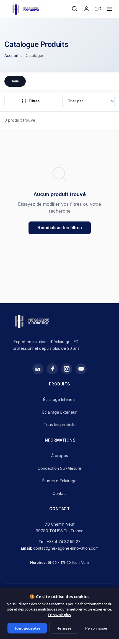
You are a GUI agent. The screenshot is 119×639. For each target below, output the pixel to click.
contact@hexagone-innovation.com (66, 548)
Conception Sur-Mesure (59, 468)
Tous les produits (59, 424)
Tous (15, 81)
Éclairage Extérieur (59, 412)
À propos (59, 455)
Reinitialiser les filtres (59, 227)
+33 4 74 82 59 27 (64, 541)
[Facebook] (52, 368)
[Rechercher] (75, 9)
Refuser (63, 628)
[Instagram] (66, 368)
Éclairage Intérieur (59, 399)
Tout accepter (27, 628)
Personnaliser (96, 628)
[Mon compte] (86, 9)
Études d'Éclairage (59, 480)
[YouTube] (81, 368)
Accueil (11, 55)
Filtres (34, 101)
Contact (60, 493)
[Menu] (110, 9)
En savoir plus (59, 614)
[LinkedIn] (37, 368)
